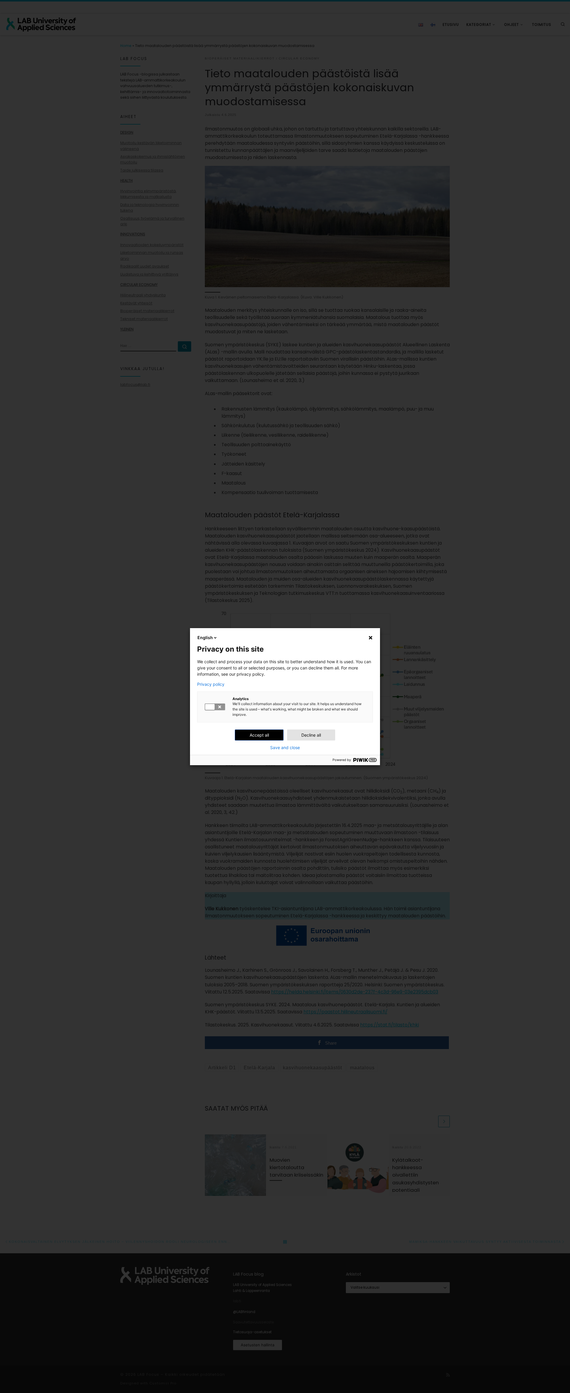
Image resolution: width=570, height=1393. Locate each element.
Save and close (285, 747)
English (205, 637)
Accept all (259, 735)
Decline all (311, 735)
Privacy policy (210, 684)
